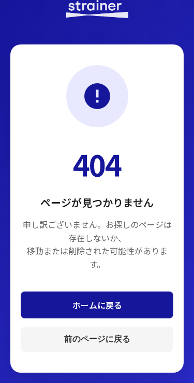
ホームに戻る (97, 305)
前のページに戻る (97, 338)
